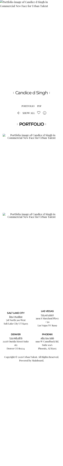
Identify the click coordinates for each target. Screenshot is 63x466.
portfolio (28, 106)
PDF (39, 106)
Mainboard (37, 360)
